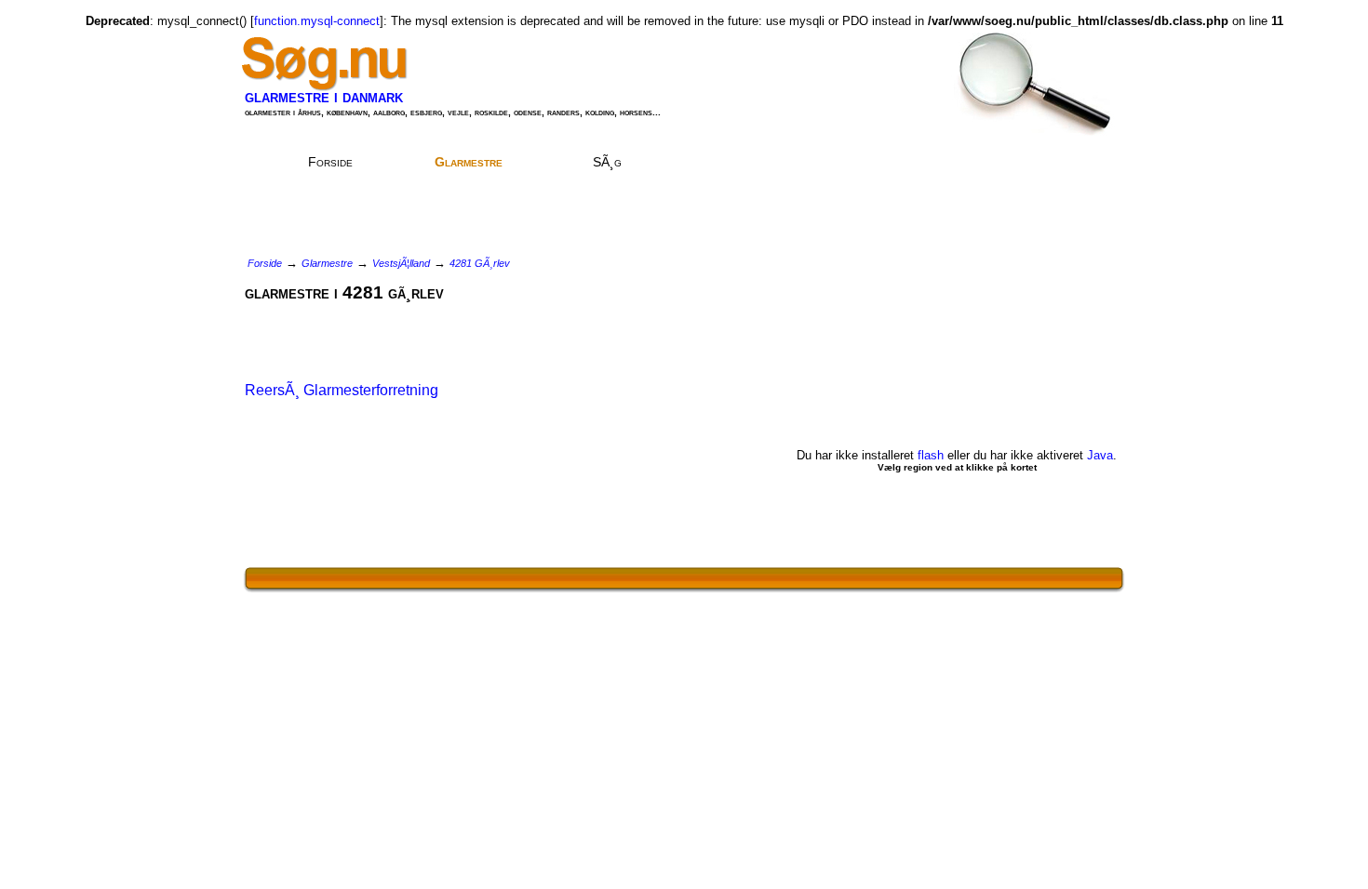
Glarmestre (469, 161)
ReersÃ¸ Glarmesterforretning (341, 390)
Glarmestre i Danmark (324, 96)
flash (931, 455)
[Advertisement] (715, 70)
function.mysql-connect (317, 21)
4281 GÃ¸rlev (479, 263)
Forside (330, 161)
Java (1100, 455)
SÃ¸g (607, 161)
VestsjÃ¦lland (401, 263)
